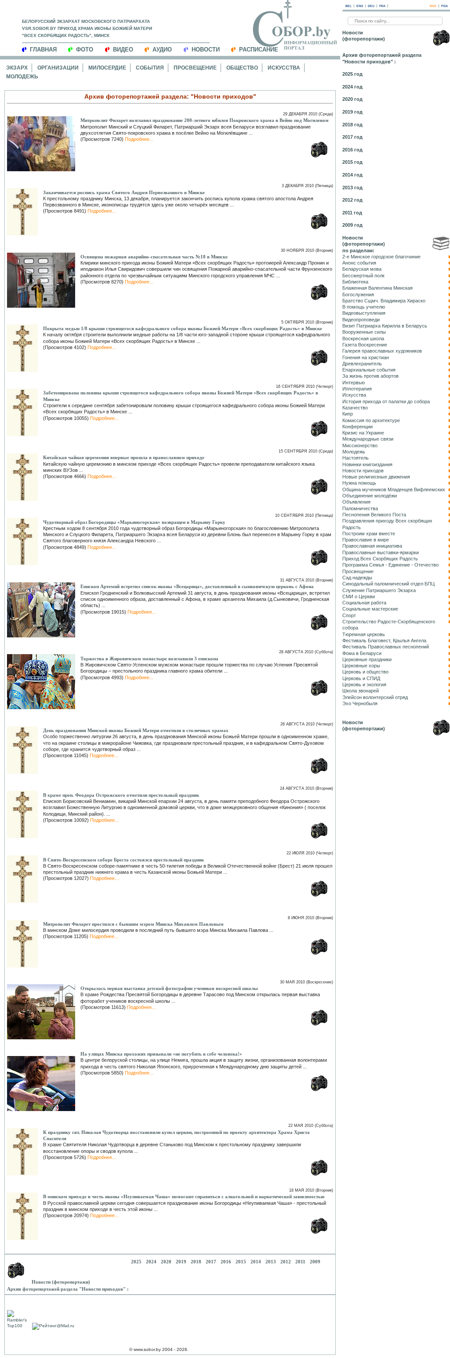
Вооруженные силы (364, 332)
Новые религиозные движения (376, 476)
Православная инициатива (372, 545)
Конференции (357, 426)
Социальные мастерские (370, 608)
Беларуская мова (361, 269)
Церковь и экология (364, 684)
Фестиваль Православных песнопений (385, 646)
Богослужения (358, 294)
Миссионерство (359, 445)
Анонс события (359, 262)
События (150, 68)
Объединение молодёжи (369, 495)
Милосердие (107, 68)
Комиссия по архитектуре (371, 420)
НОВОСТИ (206, 49)
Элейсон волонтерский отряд (375, 697)
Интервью (353, 382)
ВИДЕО (123, 49)
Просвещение (195, 68)
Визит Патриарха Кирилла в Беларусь (384, 325)
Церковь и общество (365, 671)
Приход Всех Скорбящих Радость (380, 558)
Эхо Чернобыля (359, 703)
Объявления (356, 501)
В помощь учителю (363, 306)
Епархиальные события (369, 369)
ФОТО (84, 49)
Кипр (347, 413)
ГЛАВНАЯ (43, 49)
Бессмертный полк (363, 275)
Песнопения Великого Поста (374, 514)
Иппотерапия (357, 388)
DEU (371, 5)
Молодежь (22, 77)
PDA (444, 5)
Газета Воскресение (364, 344)
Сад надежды (357, 577)
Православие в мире (365, 539)
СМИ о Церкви (358, 596)
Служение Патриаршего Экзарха (379, 590)
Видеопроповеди (361, 319)
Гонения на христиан (365, 357)
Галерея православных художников (382, 350)
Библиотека (355, 281)
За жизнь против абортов (370, 376)
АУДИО (162, 49)
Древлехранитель (362, 363)
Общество (242, 68)
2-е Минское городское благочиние (381, 256)
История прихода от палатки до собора (386, 401)
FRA (382, 5)
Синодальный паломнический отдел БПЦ (388, 583)
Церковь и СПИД (361, 678)
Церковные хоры (361, 665)
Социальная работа (364, 602)
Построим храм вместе (368, 533)
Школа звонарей (360, 690)
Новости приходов (363, 470)
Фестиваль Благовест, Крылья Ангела (384, 640)
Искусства (284, 68)
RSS (433, 5)
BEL (348, 5)
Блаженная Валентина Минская (377, 288)
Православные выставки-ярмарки (380, 552)
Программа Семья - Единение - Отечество (390, 564)
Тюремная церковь (363, 634)
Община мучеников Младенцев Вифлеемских (393, 489)
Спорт (349, 615)
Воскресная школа (363, 338)
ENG (359, 5)
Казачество (355, 407)
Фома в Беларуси (361, 653)
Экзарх (17, 68)
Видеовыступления (363, 313)
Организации (58, 68)
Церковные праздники (367, 659)
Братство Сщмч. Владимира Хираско (383, 300)
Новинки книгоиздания (367, 464)
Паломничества (360, 508)
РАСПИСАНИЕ (258, 49)
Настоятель (355, 457)
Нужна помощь (359, 483)
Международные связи (367, 439)
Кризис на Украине (363, 432)
